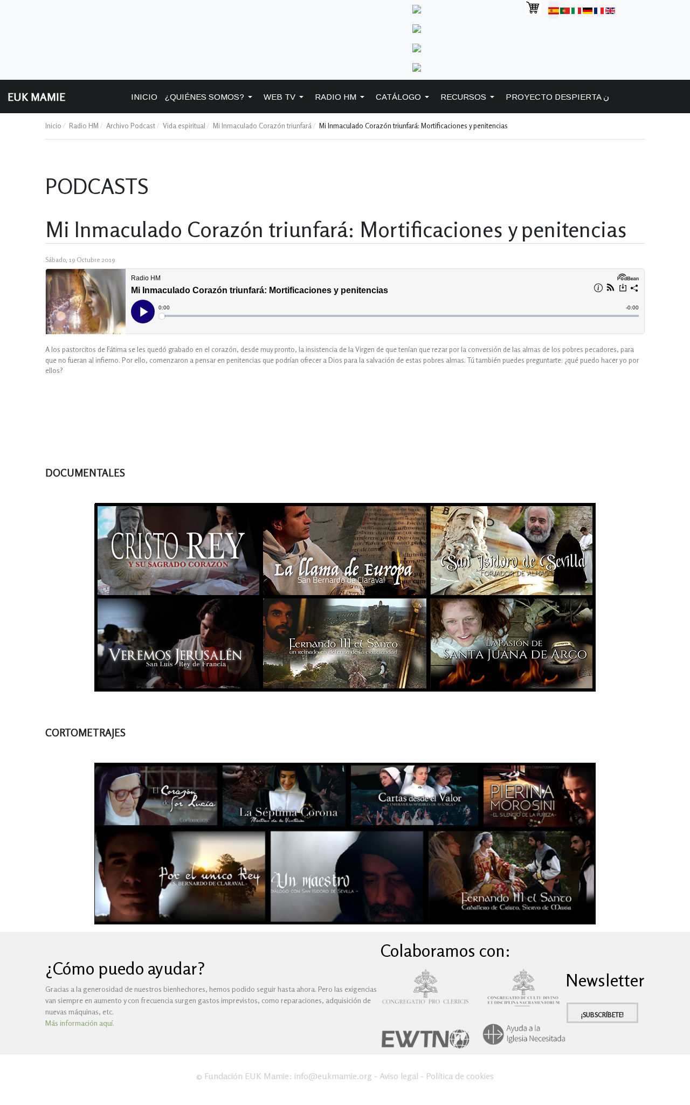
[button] (210, 97)
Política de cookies (460, 1076)
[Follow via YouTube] (416, 46)
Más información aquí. (79, 1022)
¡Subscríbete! (602, 1015)
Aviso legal (399, 1076)
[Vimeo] (416, 27)
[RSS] (416, 66)
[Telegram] (416, 7)
